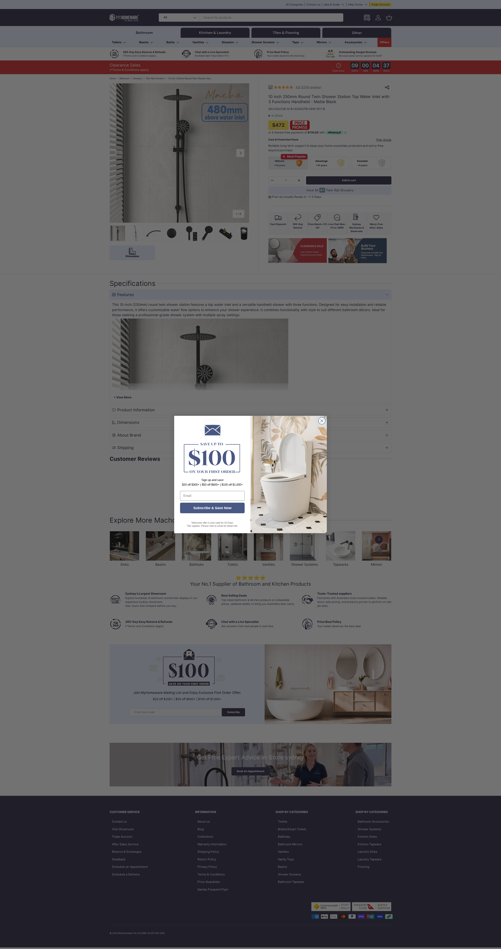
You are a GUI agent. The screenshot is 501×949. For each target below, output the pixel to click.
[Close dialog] (321, 420)
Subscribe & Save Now (212, 508)
